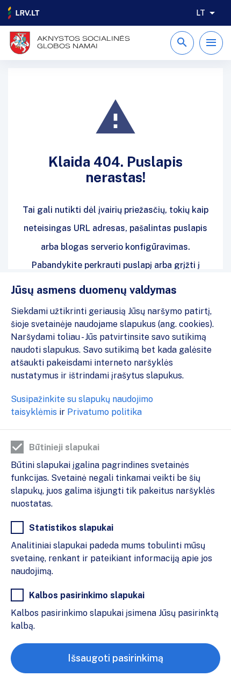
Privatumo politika (104, 412)
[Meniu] (211, 43)
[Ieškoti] (182, 43)
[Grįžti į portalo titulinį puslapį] (24, 13)
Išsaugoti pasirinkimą (115, 658)
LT (200, 13)
